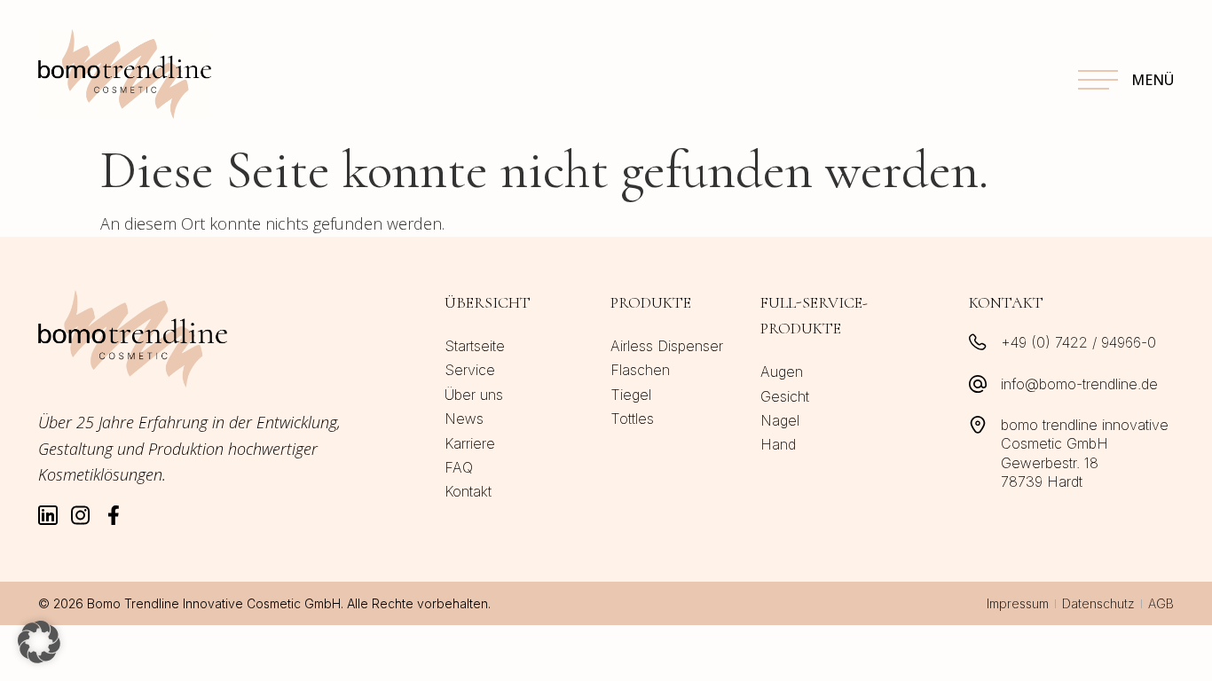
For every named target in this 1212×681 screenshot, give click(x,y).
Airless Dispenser (666, 346)
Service (470, 370)
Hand (778, 444)
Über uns (474, 394)
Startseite (475, 346)
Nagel (779, 420)
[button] (39, 642)
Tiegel (630, 394)
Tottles (632, 418)
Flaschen (640, 370)
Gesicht (784, 396)
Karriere (470, 443)
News (464, 418)
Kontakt (468, 491)
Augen (781, 371)
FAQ (459, 467)
